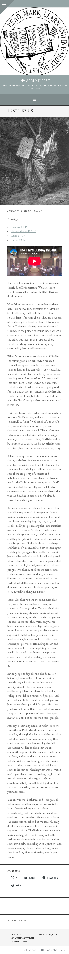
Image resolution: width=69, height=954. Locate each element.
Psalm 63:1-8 (18, 240)
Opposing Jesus (48, 934)
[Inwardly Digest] (34, 41)
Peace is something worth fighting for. (22, 938)
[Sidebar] (3, 3)
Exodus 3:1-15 (19, 227)
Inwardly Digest (34, 81)
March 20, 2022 (19, 920)
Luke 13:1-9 (18, 236)
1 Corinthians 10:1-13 (23, 231)
